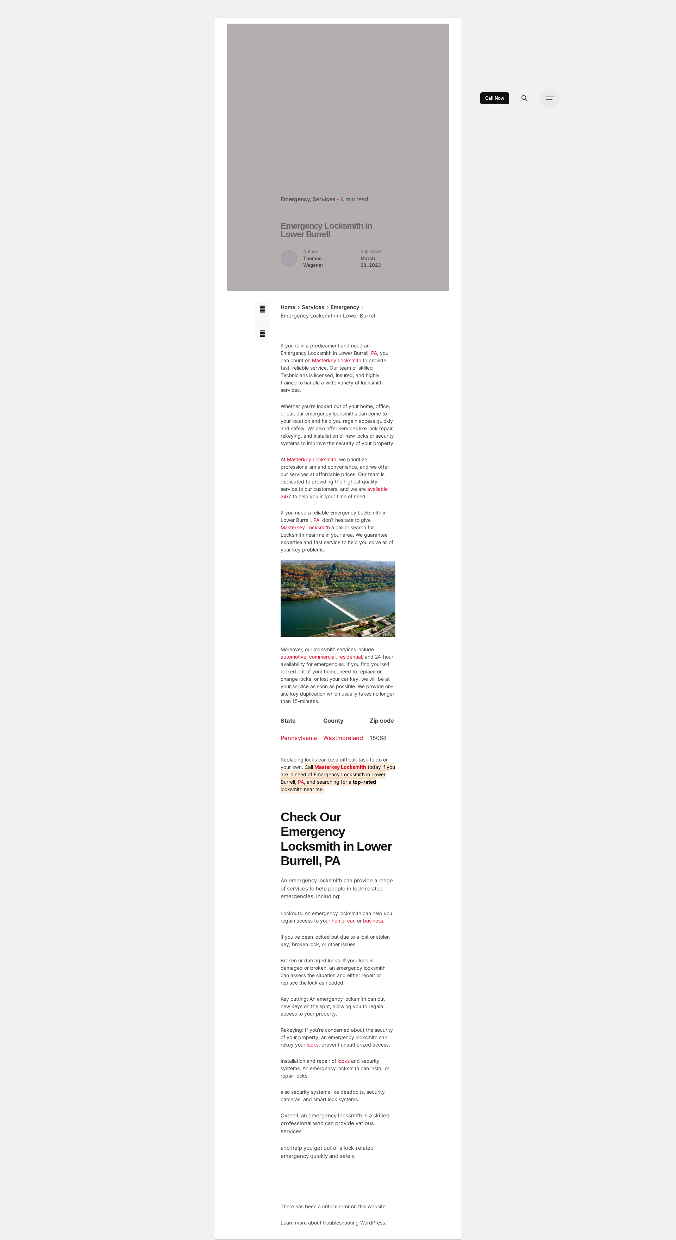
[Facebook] (262, 309)
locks (313, 1045)
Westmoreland (343, 737)
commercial (322, 657)
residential (350, 657)
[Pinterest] (262, 334)
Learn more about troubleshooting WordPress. (333, 1223)
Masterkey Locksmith (336, 360)
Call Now (494, 98)
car (350, 921)
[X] (262, 321)
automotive (293, 657)
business (373, 921)
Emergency (295, 199)
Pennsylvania (299, 737)
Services (324, 199)
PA (374, 353)
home (338, 921)
